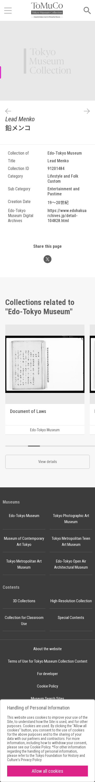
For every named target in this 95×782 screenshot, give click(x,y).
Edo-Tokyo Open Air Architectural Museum (71, 564)
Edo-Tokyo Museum (24, 515)
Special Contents (71, 617)
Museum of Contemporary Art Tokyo (24, 541)
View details (47, 461)
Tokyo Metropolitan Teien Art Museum (71, 541)
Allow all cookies (47, 771)
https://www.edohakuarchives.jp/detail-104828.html (67, 215)
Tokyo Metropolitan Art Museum (24, 564)
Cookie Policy (47, 686)
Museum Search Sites (47, 698)
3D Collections (24, 601)
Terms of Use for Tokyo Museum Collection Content (47, 661)
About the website (47, 648)
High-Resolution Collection (71, 601)
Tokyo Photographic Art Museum (71, 518)
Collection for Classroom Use (24, 620)
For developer (47, 673)
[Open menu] (8, 10)
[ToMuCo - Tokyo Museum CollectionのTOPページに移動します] (47, 10)
